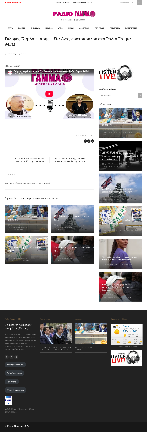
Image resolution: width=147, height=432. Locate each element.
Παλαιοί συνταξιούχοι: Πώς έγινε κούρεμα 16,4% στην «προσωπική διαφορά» (117, 287)
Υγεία (131, 265)
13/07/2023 (46, 354)
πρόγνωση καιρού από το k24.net (128, 346)
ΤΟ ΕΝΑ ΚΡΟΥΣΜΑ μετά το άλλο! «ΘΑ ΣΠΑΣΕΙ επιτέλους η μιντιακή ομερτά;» (55, 348)
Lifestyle (120, 167)
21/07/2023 (11, 53)
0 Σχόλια (24, 53)
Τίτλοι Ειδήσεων (14, 227)
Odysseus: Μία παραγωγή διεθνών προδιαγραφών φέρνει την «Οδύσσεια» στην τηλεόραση (120, 156)
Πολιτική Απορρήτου (14, 373)
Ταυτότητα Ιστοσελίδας (15, 365)
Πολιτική (20, 229)
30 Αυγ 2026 (60, 225)
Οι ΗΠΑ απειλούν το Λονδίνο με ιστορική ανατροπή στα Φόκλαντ (117, 190)
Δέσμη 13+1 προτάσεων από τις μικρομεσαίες (88, 348)
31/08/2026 (109, 129)
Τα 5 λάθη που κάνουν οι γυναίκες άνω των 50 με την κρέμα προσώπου (119, 258)
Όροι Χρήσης (12, 381)
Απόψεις (24, 227)
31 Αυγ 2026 (14, 225)
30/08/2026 (109, 196)
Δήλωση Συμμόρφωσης (15, 390)
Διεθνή (69, 227)
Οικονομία (12, 229)
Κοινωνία (70, 258)
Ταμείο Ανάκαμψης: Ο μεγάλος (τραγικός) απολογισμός (116, 221)
